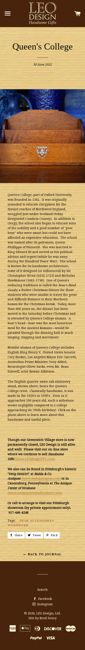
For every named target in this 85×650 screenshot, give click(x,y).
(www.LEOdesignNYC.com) (34, 459)
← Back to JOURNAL (42, 554)
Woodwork (18, 525)
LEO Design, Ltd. (48, 613)
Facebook (44, 598)
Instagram (44, 604)
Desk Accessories (37, 520)
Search (42, 589)
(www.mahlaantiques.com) (41, 478)
